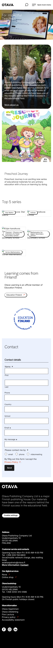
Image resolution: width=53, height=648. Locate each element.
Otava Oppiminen (10, 609)
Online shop (8, 577)
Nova (4, 574)
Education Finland (14, 295)
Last (6, 387)
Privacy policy (9, 617)
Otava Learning (14, 77)
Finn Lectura (8, 614)
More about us (12, 104)
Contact (24, 565)
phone (21, 454)
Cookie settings (11, 515)
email (10, 454)
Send (9, 468)
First (6, 375)
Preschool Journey (16, 174)
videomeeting (36, 454)
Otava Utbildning (10, 611)
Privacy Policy (11, 462)
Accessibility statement (13, 620)
